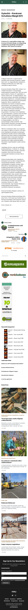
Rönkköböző (7, 600)
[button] (2, 2)
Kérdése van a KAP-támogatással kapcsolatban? (12, 363)
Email (2, 575)
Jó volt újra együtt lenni (6, 379)
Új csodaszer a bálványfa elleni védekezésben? (11, 461)
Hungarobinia (14, 600)
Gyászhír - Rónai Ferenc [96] (15, 345)
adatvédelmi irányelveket (20, 580)
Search (25, 256)
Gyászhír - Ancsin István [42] (15, 342)
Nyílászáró (13, 541)
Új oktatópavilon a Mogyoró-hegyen (9, 371)
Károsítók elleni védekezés (7, 375)
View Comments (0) (14, 216)
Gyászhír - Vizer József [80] (15, 334)
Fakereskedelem (15, 415)
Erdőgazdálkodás (11, 229)
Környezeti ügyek (11, 230)
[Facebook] (12, 595)
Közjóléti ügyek (4, 416)
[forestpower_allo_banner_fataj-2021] (6, 302)
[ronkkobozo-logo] (14, 275)
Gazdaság (3, 541)
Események (17, 229)
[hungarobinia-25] (14, 264)
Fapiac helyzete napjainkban (10, 544)
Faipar (6, 500)
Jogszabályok (21, 415)
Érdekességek (7, 240)
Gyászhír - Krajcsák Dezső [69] (16, 349)
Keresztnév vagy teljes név (6, 570)
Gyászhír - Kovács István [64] (15, 357)
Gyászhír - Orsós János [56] (15, 353)
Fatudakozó (12, 598)
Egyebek (2, 240)
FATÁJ (14, 2)
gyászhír (4, 210)
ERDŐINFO (19, 598)
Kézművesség (8, 541)
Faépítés (7, 241)
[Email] (15, 595)
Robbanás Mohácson (8, 503)
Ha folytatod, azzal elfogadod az (13, 580)
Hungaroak (21, 600)
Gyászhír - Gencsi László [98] (15, 338)
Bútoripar (3, 540)
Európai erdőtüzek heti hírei (7, 367)
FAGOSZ (7, 598)
